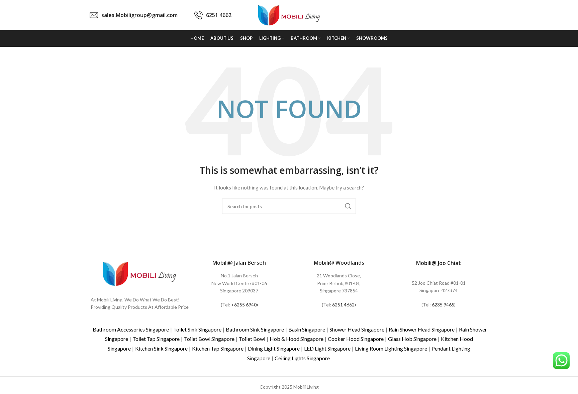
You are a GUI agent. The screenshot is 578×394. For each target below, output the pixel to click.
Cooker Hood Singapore (356, 339)
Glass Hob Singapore (412, 339)
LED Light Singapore (327, 348)
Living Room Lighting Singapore (391, 348)
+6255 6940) (244, 304)
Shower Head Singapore (356, 329)
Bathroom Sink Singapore (255, 329)
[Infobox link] (134, 15)
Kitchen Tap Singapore (218, 348)
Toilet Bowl (252, 339)
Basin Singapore (306, 329)
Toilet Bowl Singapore (209, 339)
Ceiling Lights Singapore (302, 358)
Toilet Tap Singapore (156, 339)
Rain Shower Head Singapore (422, 329)
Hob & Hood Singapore (296, 339)
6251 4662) (344, 304)
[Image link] (139, 273)
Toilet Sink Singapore (197, 329)
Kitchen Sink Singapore (161, 348)
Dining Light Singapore (274, 348)
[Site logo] (289, 14)
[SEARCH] (348, 206)
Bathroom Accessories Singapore (131, 329)
